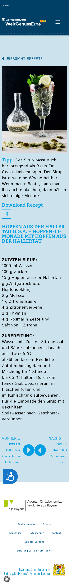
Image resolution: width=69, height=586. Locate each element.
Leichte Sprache (34, 542)
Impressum (14, 533)
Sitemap (5, 5)
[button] (58, 22)
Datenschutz (36, 533)
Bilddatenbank (26, 524)
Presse (47, 524)
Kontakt (56, 533)
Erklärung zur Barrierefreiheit (34, 551)
